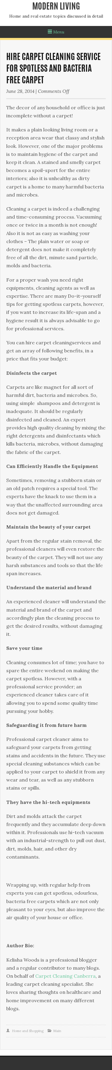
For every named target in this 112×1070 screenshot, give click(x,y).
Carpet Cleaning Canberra (65, 976)
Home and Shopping (28, 1031)
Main (57, 1031)
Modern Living (56, 7)
